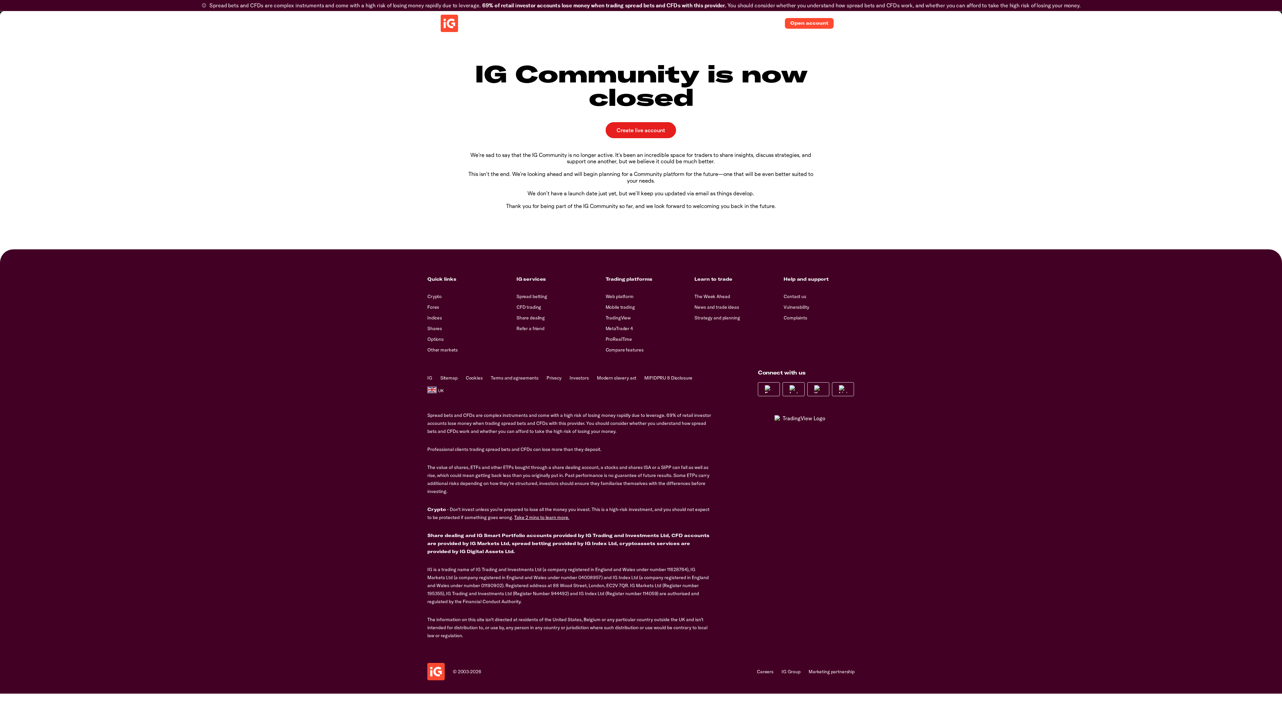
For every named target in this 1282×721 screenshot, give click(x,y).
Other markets (442, 350)
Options (435, 339)
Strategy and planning (717, 318)
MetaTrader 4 (619, 328)
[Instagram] (794, 389)
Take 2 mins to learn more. (541, 517)
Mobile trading (620, 307)
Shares (434, 328)
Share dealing (530, 318)
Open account (809, 23)
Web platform (620, 296)
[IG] (449, 23)
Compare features (625, 350)
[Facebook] (769, 389)
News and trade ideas (716, 307)
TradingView (618, 318)
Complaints (795, 318)
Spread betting (531, 296)
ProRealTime (619, 339)
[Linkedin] (843, 389)
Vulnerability (796, 307)
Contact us (795, 296)
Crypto (434, 296)
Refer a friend (530, 328)
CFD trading (528, 307)
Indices (434, 318)
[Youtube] (818, 389)
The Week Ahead (712, 296)
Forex (433, 307)
